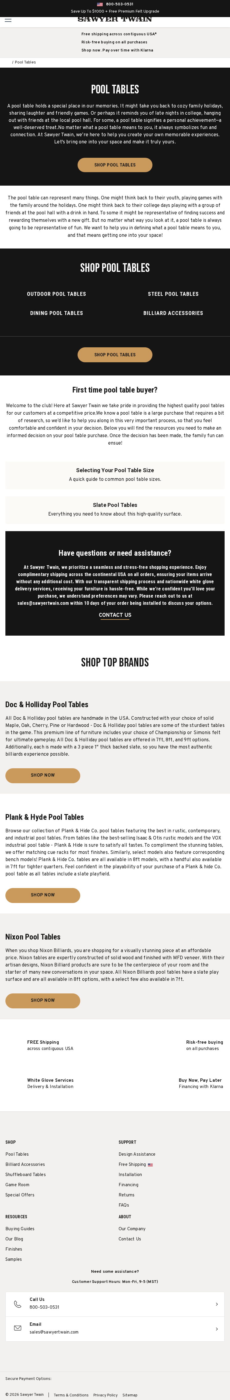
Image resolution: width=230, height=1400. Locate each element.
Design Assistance (137, 1154)
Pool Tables (17, 1154)
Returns (126, 1195)
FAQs (124, 1205)
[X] (155, 1255)
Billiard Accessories (25, 1165)
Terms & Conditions (71, 1395)
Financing (128, 1185)
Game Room (17, 1185)
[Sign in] (210, 19)
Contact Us (130, 1239)
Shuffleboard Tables (25, 1175)
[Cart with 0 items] (223, 19)
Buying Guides (20, 1229)
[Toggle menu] (8, 19)
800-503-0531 (119, 4)
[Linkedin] (166, 1255)
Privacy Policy (105, 1395)
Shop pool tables (115, 165)
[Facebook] (133, 1255)
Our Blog (14, 1239)
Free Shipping (132, 1165)
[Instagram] (122, 1255)
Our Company (132, 1229)
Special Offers (19, 1195)
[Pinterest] (144, 1255)
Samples (13, 1260)
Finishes (13, 1249)
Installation (130, 1175)
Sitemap (129, 1395)
